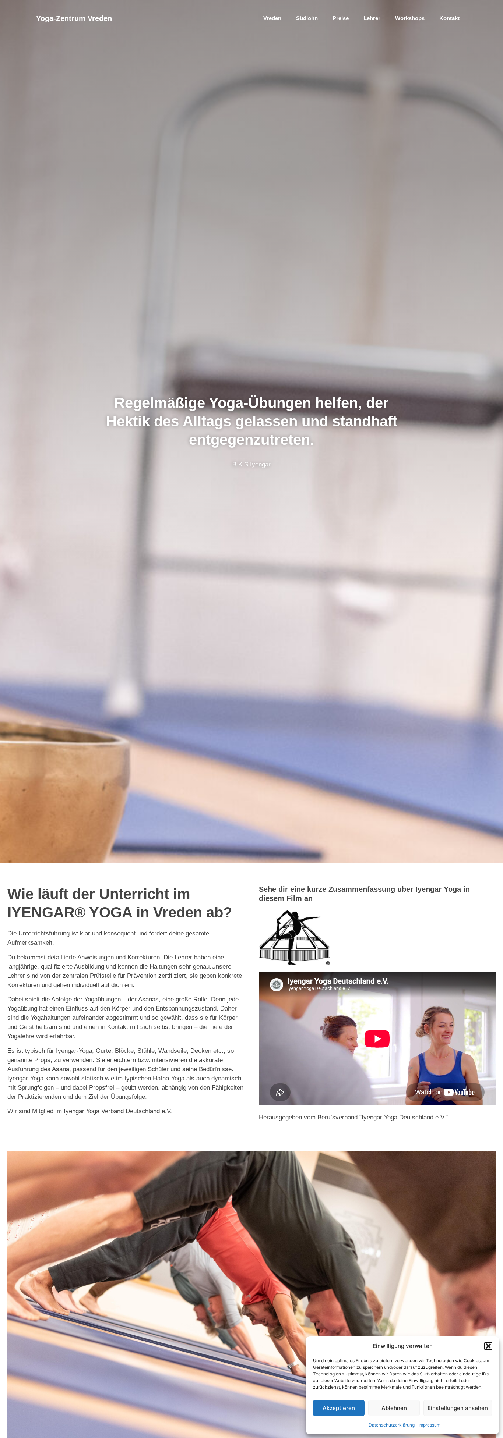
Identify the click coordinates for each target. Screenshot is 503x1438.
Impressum (429, 1425)
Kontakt (449, 18)
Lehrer (371, 18)
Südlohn (307, 18)
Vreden (272, 18)
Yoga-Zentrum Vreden (74, 18)
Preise (341, 18)
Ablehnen (394, 1408)
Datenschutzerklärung (392, 1425)
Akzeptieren (339, 1408)
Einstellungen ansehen (458, 1408)
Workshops (410, 18)
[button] (488, 1346)
